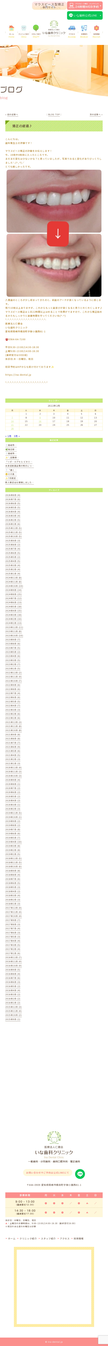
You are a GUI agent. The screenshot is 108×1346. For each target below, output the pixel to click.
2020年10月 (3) (13, 775)
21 (12, 424)
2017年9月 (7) (12, 920)
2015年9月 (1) (12, 1019)
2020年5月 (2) (12, 796)
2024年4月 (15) (13, 610)
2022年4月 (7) (12, 705)
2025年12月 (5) (13, 528)
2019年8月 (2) (12, 825)
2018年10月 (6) (13, 866)
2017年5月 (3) (12, 936)
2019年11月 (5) (13, 812)
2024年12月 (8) (13, 577)
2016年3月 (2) (12, 994)
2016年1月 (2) (12, 1002)
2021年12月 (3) (13, 722)
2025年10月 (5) (13, 536)
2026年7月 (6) (12, 499)
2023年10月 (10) (14, 635)
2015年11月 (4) (13, 1011)
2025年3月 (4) (12, 565)
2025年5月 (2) (12, 557)
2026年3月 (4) (12, 515)
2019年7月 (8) (12, 829)
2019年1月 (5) (12, 854)
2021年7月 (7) (12, 742)
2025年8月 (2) (12, 544)
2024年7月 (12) (13, 598)
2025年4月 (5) (12, 561)
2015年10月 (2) (13, 1015)
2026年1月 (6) (12, 524)
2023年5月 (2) (12, 652)
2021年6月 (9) (12, 746)
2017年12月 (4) (13, 907)
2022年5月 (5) (12, 701)
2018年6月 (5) (12, 883)
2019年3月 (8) (12, 845)
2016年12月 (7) (13, 957)
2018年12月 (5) (13, 858)
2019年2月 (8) (12, 850)
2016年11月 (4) (13, 961)
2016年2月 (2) (12, 998)
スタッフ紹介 (36, 35)
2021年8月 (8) (12, 738)
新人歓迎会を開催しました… (19, 482)
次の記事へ (95, 114)
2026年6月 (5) (12, 503)
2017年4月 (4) (12, 940)
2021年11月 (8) (13, 726)
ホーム (11, 35)
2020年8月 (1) (12, 784)
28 (12, 428)
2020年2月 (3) (12, 808)
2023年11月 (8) (13, 631)
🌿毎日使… (11, 449)
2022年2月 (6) (12, 713)
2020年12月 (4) (13, 767)
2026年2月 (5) (12, 520)
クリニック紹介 (23, 35)
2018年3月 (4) (12, 895)
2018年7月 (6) (12, 879)
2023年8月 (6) (12, 643)
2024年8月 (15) (13, 594)
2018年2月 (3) (12, 899)
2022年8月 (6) (12, 689)
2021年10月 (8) (13, 730)
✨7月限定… (11, 478)
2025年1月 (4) (12, 573)
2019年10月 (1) (13, 817)
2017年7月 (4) (12, 928)
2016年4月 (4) (12, 990)
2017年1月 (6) (12, 953)
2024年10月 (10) (14, 586)
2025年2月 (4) (12, 569)
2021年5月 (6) (12, 751)
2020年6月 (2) (12, 792)
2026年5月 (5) (12, 507)
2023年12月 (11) (14, 627)
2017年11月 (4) (13, 912)
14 (12, 421)
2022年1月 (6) (12, 718)
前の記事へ (12, 114)
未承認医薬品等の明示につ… (19, 465)
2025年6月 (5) (12, 553)
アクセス (72, 35)
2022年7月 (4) (12, 693)
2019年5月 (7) (12, 837)
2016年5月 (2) (12, 986)
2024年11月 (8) (13, 581)
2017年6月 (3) (12, 932)
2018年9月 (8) (12, 870)
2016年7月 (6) (12, 978)
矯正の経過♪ (22, 125)
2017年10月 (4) (13, 916)
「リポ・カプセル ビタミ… (18, 461)
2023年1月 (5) (12, 668)
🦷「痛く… (11, 470)
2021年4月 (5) (12, 755)
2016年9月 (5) (12, 969)
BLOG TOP (54, 114)
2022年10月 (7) (13, 680)
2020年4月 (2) (12, 800)
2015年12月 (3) (13, 1006)
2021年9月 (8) (12, 734)
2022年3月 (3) (12, 709)
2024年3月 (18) (13, 614)
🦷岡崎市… (11, 445)
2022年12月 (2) (13, 672)
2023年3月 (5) (12, 660)
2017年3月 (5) (12, 945)
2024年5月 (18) (13, 606)
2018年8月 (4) (12, 874)
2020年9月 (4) (12, 779)
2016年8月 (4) (12, 974)
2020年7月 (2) (12, 788)
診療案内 (84, 35)
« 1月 (8, 436)
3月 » (17, 436)
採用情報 (96, 35)
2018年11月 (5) (13, 862)
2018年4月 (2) (12, 891)
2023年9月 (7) (12, 639)
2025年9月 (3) (12, 540)
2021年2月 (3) (12, 759)
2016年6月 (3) (12, 982)
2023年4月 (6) (12, 656)
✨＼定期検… (12, 457)
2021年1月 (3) (12, 763)
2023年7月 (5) (12, 647)
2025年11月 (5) (13, 532)
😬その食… (11, 474)
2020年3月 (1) (12, 804)
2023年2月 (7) (12, 664)
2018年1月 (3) (12, 903)
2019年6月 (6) (12, 833)
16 (40, 421)
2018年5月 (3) (12, 887)
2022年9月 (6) (12, 685)
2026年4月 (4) (12, 511)
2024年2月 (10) (13, 619)
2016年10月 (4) (13, 965)
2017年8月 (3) (12, 924)
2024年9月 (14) (13, 590)
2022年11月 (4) (13, 676)
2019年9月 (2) (12, 821)
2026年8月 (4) (12, 495)
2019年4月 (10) (13, 841)
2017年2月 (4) (12, 949)
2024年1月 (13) (13, 623)
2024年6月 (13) (13, 602)
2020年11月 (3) (13, 771)
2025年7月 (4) (12, 548)
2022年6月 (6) (12, 697)
